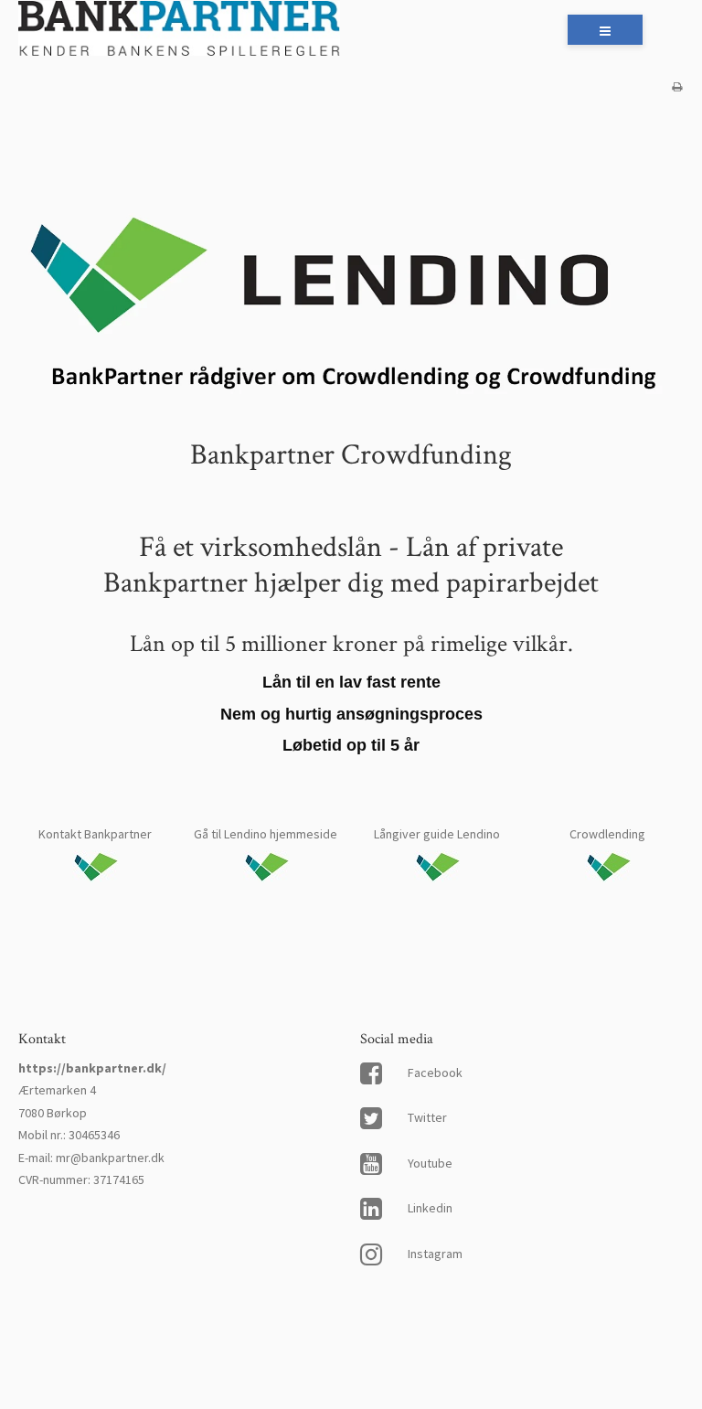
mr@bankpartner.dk (110, 1157)
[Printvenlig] (677, 86)
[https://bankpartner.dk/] (179, 30)
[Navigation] (605, 30)
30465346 (94, 1134)
